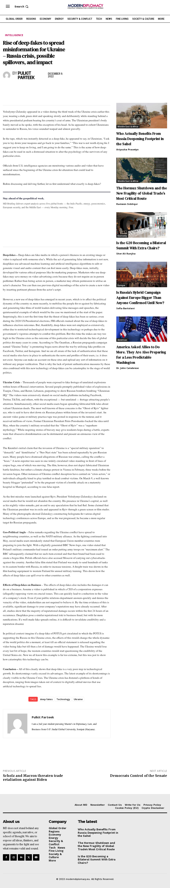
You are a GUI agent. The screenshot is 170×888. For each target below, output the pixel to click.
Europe (121, 285)
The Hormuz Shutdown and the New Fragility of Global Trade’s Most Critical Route (141, 193)
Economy (122, 235)
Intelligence (14, 35)
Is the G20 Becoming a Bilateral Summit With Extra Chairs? (141, 245)
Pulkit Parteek (26, 75)
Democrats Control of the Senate (138, 776)
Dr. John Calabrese (127, 368)
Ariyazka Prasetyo (127, 149)
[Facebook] (7, 89)
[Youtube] (36, 857)
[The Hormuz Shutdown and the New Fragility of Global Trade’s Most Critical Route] (141, 170)
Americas (122, 339)
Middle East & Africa (128, 126)
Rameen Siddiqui (127, 204)
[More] (64, 89)
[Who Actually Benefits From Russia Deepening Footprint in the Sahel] (141, 115)
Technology (63, 699)
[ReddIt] (45, 89)
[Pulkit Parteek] (7, 75)
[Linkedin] (36, 89)
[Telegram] (55, 89)
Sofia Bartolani (125, 308)
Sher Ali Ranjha (126, 253)
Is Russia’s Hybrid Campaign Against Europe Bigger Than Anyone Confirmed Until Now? (140, 297)
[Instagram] (13, 857)
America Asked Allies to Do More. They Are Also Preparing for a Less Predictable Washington (141, 354)
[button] (22, 6)
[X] (16, 89)
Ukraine (78, 699)
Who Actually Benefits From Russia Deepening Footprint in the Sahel (140, 138)
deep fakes (46, 699)
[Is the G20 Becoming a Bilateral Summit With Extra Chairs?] (141, 225)
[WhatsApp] (26, 89)
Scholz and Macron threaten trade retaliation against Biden (33, 778)
